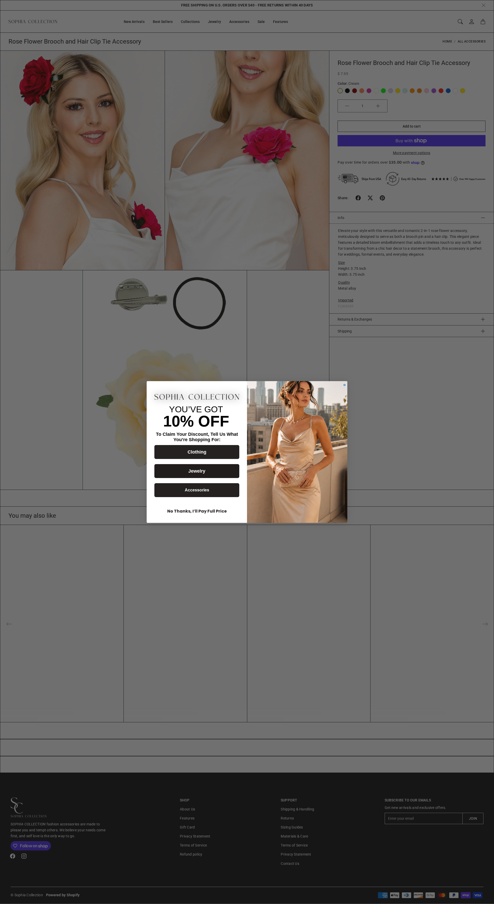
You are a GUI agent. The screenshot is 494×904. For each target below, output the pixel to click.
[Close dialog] (344, 385)
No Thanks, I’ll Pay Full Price (197, 511)
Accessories (197, 490)
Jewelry (196, 471)
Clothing (197, 452)
